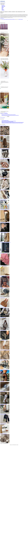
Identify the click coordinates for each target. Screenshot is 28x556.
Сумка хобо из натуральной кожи (4, 232)
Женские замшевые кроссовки (3, 404)
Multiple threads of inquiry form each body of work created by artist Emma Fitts (10, 115)
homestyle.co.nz (2, 113)
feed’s (2, 8)
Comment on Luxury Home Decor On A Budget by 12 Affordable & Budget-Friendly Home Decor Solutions (13, 122)
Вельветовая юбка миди (2, 135)
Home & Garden (6, 113)
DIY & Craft (3, 5)
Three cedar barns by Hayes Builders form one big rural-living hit (9, 114)
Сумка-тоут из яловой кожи (3, 307)
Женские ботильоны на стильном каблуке (4, 148)
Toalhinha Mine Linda (3, 57)
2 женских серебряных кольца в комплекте (4, 158)
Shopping (3, 7)
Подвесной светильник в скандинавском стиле (5, 242)
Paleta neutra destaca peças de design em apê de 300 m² (7, 121)
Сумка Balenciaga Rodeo (3, 168)
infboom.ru (3, 9)
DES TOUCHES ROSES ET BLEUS (5, 120)
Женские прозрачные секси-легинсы (4, 369)
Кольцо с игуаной (2, 381)
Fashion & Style (3, 6)
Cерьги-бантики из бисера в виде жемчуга (4, 222)
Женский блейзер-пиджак (3, 317)
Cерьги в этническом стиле (3, 125)
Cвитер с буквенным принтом (3, 178)
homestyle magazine (20, 19)
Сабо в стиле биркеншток (3, 340)
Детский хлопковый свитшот (3, 433)
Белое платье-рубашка (2, 391)
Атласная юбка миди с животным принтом (5, 209)
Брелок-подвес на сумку (3, 330)
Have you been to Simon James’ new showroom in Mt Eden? (8, 19)
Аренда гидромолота (2, 117)
